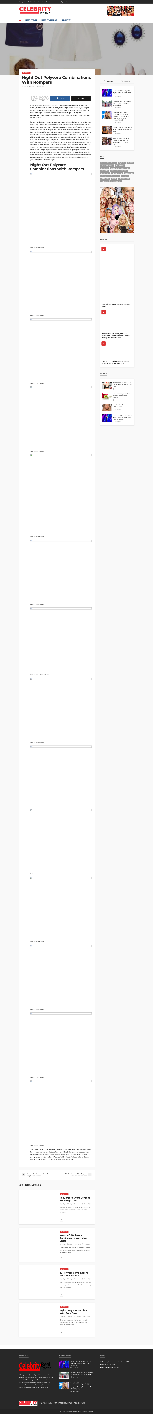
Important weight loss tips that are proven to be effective (121, 395)
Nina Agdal (125, 176)
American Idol (105, 163)
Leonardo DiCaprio (117, 173)
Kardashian (123, 170)
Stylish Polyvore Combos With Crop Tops (73, 1311)
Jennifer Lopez (115, 168)
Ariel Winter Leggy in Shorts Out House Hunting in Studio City (122, 384)
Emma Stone (104, 168)
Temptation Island (124, 178)
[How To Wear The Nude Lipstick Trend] (107, 407)
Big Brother (122, 163)
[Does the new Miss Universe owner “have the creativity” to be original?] (107, 104)
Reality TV (66, 20)
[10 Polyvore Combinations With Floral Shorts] (38, 1282)
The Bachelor (104, 181)
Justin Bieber (104, 170)
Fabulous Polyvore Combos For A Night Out (75, 1199)
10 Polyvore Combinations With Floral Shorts (74, 1274)
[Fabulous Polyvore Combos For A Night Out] (38, 1207)
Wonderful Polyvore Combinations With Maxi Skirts (73, 1238)
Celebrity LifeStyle (48, 20)
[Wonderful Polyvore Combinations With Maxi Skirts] (38, 1245)
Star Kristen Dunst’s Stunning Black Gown (116, 305)
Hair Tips (41, 2)
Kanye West (114, 170)
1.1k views (78, 1204)
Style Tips (69, 2)
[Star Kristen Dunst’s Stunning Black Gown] (117, 274)
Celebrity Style (109, 299)
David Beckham (120, 165)
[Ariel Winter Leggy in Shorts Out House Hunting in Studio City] (107, 385)
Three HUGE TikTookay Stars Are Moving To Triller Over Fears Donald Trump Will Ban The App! (115, 336)
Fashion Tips (32, 2)
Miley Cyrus (104, 176)
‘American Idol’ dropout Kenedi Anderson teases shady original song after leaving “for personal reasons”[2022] (121, 116)
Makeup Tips (60, 2)
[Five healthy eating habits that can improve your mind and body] (117, 350)
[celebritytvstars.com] (35, 10)
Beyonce (113, 163)
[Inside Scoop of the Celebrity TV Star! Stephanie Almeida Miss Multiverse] (107, 93)
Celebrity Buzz (30, 20)
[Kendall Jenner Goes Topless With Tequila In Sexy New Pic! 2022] (107, 130)
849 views (78, 1244)
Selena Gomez (105, 178)
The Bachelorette (116, 181)
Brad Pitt (130, 163)
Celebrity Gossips (109, 329)
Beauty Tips (22, 2)
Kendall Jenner (105, 173)
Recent (126, 81)
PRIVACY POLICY (46, 1403)
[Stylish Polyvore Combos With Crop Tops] (38, 1320)
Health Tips (49, 2)
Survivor (114, 178)
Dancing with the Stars (107, 165)
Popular (109, 81)
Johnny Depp (125, 168)
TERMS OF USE (79, 1403)
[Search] (132, 20)
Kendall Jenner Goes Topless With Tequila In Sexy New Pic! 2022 (122, 129)
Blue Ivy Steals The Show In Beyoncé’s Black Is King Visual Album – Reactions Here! (122, 141)
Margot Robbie (129, 173)
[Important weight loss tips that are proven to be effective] (107, 396)
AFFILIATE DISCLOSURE (63, 1403)
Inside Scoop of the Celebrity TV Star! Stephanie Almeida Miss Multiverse (122, 92)
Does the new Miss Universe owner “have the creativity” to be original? (122, 103)
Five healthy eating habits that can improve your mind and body (115, 362)
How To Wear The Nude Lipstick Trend (120, 406)
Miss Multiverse (114, 176)
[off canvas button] (20, 20)
